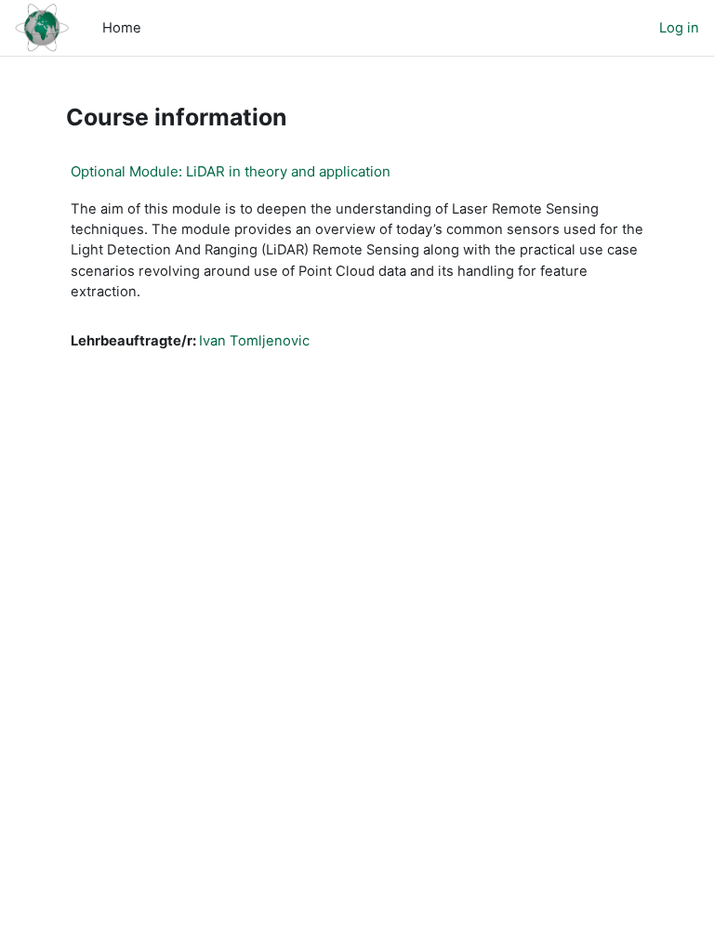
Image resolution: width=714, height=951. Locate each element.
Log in (679, 28)
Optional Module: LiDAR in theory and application (230, 171)
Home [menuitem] (121, 28)
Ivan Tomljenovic (254, 340)
